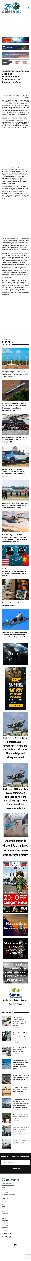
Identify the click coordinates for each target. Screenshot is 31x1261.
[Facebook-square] (2, 1237)
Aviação (20, 86)
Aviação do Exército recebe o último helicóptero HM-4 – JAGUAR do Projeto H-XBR (14, 440)
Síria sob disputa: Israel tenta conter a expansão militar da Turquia (20, 1089)
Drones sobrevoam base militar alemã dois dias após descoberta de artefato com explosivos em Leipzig (15, 505)
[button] (26, 8)
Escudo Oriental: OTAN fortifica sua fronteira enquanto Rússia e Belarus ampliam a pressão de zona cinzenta (21, 1036)
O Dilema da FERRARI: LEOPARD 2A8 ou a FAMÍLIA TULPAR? (19, 1049)
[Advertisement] (15, 22)
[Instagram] (10, 1237)
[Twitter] (6, 1237)
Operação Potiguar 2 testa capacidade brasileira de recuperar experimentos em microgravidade (15, 374)
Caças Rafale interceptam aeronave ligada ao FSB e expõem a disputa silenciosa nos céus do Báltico (20, 1064)
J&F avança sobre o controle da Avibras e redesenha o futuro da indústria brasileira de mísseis (19, 1021)
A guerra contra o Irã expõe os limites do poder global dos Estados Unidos (21, 1077)
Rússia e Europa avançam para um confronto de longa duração (21, 1116)
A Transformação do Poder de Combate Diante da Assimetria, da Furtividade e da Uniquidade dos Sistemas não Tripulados (21, 1103)
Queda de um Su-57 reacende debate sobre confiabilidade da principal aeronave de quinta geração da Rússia (15, 634)
